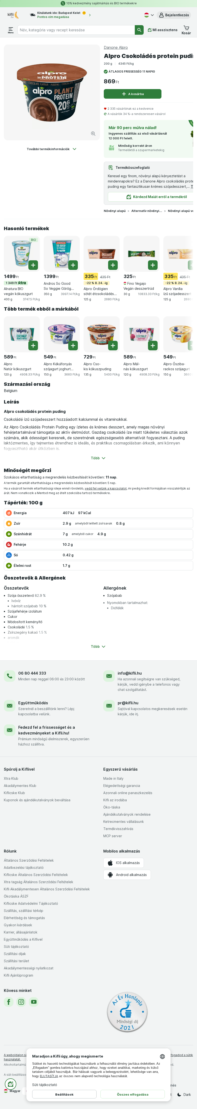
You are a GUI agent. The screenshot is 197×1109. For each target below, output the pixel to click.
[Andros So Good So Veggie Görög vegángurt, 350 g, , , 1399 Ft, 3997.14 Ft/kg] (62, 254)
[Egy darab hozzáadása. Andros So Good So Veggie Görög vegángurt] (73, 265)
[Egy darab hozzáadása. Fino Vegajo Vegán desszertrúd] (153, 265)
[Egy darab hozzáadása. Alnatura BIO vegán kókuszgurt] (33, 265)
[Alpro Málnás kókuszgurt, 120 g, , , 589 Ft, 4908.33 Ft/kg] (141, 334)
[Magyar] (148, 15)
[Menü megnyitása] (11, 30)
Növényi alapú (115, 211)
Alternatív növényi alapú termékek (146, 211)
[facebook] (8, 1002)
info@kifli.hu (130, 673)
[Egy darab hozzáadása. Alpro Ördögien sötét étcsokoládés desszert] (113, 265)
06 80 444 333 (32, 673)
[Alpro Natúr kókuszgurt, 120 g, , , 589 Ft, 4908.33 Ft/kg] (22, 334)
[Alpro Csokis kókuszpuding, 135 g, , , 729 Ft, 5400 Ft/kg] (102, 334)
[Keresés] (139, 30)
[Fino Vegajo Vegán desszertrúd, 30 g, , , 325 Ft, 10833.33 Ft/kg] (141, 254)
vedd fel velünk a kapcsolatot (106, 488)
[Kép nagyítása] (93, 133)
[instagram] (21, 1002)
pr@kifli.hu (128, 702)
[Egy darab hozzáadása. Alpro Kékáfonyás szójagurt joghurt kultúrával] (73, 345)
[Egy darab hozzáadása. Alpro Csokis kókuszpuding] (113, 345)
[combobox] (76, 30)
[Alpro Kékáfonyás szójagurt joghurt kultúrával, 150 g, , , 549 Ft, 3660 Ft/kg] (62, 334)
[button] (174, 15)
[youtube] (33, 1002)
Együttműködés (33, 702)
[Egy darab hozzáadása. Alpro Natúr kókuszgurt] (33, 345)
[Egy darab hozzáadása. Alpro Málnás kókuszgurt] (153, 345)
